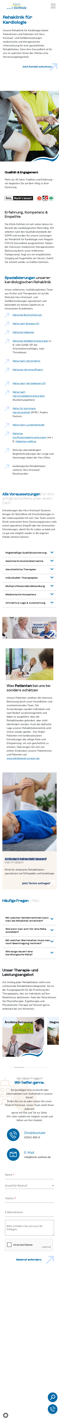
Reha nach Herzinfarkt (26, 361)
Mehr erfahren (43, 633)
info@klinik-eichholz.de (36, 1390)
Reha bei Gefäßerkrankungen (31, 341)
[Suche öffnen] (52, 1397)
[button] (5, 1415)
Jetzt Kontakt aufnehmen (37, 66)
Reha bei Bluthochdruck (27, 315)
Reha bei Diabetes (23, 332)
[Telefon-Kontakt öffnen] (52, 1409)
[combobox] (29, 1185)
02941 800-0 (31, 1381)
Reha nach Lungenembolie (28, 425)
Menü (53, 6)
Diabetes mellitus (26, 441)
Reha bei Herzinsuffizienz (28, 370)
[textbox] (28, 1185)
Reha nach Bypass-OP (26, 323)
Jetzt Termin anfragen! (36, 883)
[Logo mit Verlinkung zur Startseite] (16, 6)
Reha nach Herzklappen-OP (29, 383)
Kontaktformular (34, 1397)
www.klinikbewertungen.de (23, 758)
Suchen (24, 1356)
